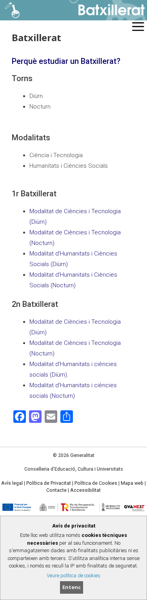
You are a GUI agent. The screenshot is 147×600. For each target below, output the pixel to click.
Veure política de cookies (73, 575)
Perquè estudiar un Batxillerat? (66, 61)
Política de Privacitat (48, 483)
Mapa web (132, 483)
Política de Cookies (95, 483)
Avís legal (12, 483)
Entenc (71, 587)
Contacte (56, 490)
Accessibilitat (85, 490)
